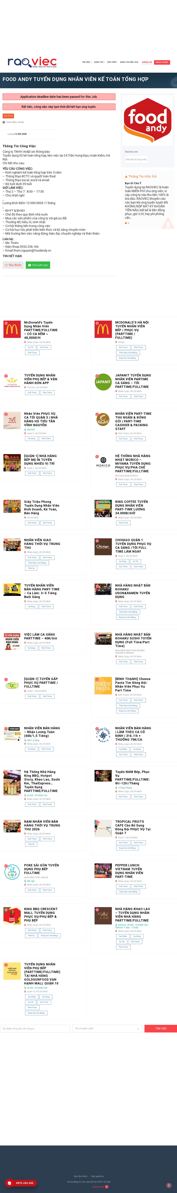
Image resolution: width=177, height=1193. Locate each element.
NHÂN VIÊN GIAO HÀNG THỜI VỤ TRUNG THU (42, 543)
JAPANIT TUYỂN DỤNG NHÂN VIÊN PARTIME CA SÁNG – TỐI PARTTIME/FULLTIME (133, 381)
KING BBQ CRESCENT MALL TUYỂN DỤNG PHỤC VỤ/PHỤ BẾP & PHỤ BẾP (41, 914)
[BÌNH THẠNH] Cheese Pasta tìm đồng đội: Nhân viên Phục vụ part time (133, 684)
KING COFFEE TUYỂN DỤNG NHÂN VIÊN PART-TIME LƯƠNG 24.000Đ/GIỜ (131, 507)
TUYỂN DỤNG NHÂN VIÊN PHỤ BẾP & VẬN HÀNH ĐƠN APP (40, 379)
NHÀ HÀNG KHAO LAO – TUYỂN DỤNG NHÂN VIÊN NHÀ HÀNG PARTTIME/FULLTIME (132, 914)
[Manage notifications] (169, 1185)
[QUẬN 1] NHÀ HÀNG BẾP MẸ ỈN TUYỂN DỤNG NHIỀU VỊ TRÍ (40, 459)
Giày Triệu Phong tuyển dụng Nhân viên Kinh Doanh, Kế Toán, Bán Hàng (41, 507)
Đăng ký (147, 62)
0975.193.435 (104, 1182)
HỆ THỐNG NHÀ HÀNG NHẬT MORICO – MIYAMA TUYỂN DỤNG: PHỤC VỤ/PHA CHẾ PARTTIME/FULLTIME (133, 463)
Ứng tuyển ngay (40, 265)
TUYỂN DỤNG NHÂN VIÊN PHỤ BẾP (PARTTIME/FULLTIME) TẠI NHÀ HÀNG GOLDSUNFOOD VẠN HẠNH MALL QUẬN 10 (42, 973)
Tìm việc (86, 62)
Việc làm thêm (80, 1176)
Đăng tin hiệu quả (129, 62)
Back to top (98, 1187)
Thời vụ (31, 568)
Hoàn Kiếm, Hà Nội (15, 122)
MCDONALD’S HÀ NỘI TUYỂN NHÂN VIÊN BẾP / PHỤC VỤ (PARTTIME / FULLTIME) (132, 330)
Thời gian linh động (128, 353)
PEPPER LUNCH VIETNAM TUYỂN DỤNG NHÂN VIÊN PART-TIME (129, 870)
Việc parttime (97, 1176)
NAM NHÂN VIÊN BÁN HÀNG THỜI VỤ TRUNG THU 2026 (42, 825)
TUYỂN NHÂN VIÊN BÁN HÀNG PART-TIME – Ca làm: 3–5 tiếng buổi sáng (42, 591)
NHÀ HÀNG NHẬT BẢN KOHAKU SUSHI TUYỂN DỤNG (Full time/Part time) (133, 640)
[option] (147, 188)
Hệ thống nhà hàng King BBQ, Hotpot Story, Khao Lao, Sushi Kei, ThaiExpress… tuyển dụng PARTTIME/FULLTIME (42, 781)
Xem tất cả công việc (136, 159)
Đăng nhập (162, 62)
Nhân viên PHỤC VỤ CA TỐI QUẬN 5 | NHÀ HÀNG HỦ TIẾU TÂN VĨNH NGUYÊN (41, 419)
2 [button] (128, 223)
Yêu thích (14, 265)
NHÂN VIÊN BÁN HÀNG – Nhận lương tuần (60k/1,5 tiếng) (42, 732)
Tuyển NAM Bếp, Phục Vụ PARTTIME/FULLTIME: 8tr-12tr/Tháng (132, 777)
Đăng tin (98, 62)
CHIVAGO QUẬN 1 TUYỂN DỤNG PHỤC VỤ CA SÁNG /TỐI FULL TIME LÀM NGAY (133, 545)
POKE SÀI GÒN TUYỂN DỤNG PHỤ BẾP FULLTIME (41, 869)
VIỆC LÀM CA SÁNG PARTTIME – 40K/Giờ (40, 636)
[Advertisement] (88, 26)
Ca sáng (31, 438)
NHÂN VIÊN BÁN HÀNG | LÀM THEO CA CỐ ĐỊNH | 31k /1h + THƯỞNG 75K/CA (133, 733)
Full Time (8, 116)
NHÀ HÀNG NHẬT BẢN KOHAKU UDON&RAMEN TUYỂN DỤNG (133, 591)
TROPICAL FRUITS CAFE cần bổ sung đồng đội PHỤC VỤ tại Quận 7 (133, 827)
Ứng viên (111, 62)
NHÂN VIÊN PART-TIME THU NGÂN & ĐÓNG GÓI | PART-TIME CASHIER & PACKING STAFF (133, 421)
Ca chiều (123, 749)
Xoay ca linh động (127, 358)
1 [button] (126, 223)
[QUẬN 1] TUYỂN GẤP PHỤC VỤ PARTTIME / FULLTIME (41, 682)
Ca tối (30, 347)
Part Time (32, 353)
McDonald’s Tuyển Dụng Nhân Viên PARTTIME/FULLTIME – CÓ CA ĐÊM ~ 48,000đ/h (41, 330)
